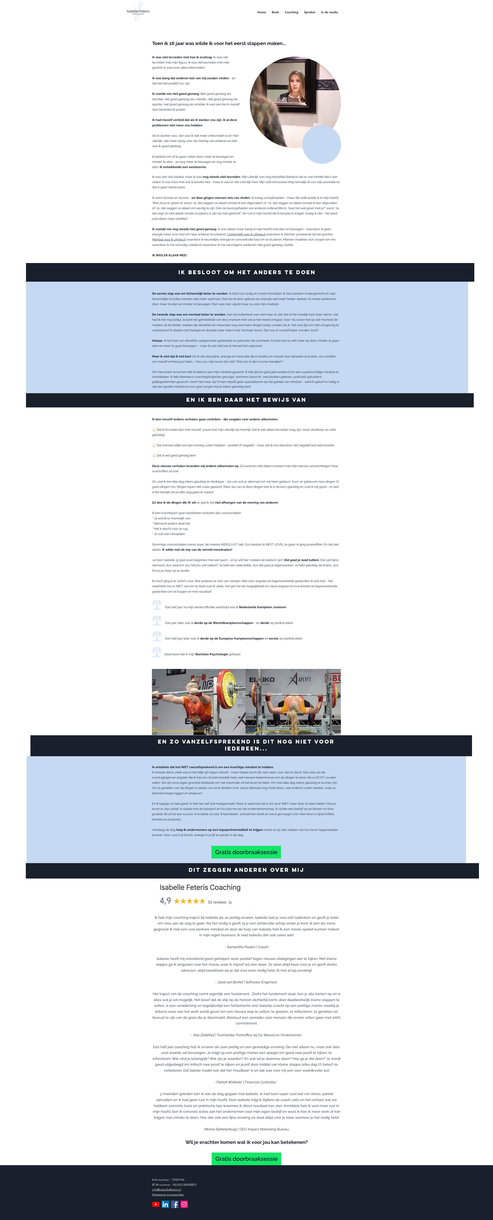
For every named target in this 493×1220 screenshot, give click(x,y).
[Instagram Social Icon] (184, 1204)
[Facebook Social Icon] (175, 1204)
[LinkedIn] (165, 1204)
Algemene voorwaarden (168, 1194)
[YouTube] (156, 1204)
